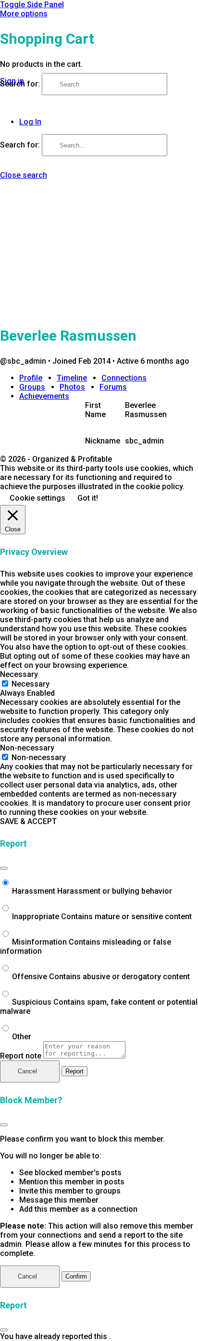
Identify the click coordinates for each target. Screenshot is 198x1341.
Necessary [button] (19, 674)
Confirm (76, 1276)
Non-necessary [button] (27, 747)
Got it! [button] (87, 498)
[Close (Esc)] (4, 868)
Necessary (31, 684)
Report (74, 1071)
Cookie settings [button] (37, 498)
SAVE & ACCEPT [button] (28, 821)
